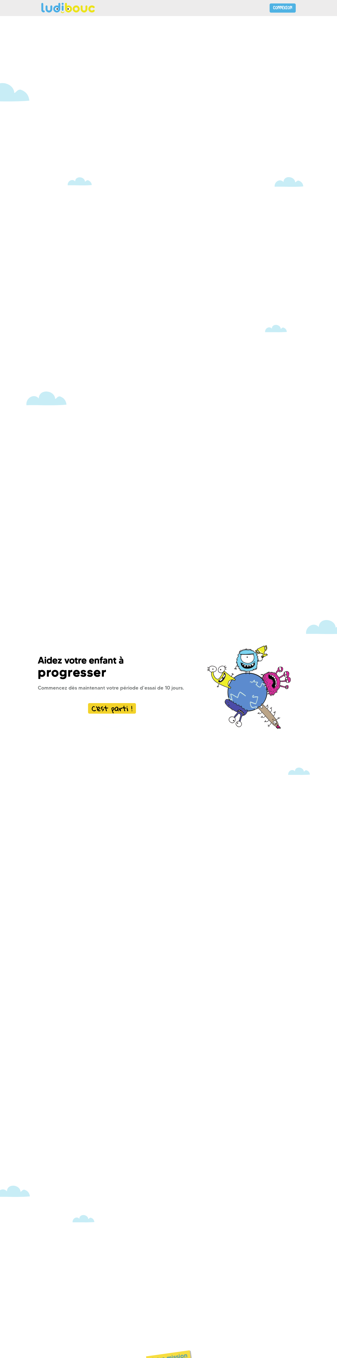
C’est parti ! (112, 708)
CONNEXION (282, 8)
